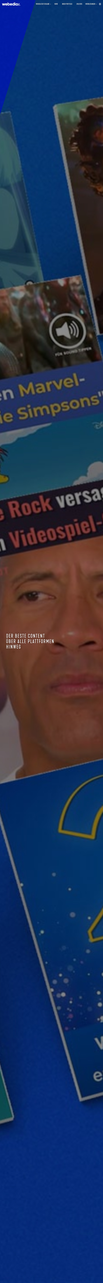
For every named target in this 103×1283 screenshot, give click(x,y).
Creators (79, 4)
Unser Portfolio (67, 4)
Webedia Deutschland (42, 4)
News (56, 4)
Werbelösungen (90, 4)
